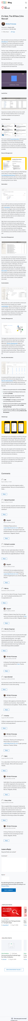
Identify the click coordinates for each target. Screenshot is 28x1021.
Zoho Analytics (5, 953)
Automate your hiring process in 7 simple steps (10, 922)
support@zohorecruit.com (11, 528)
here (25, 616)
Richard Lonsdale (9, 544)
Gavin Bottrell (8, 677)
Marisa (6, 588)
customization (4, 306)
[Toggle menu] (26, 7)
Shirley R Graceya (11, 24)
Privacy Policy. (5, 886)
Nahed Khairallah (9, 500)
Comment (4, 856)
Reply (4, 494)
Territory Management (12, 343)
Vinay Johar (7, 800)
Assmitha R (5, 925)
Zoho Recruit (4, 41)
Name (3, 874)
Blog (10, 3)
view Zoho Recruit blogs (13, 969)
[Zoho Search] (26, 2)
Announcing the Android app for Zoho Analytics (10, 956)
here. (18, 664)
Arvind (4, 959)
